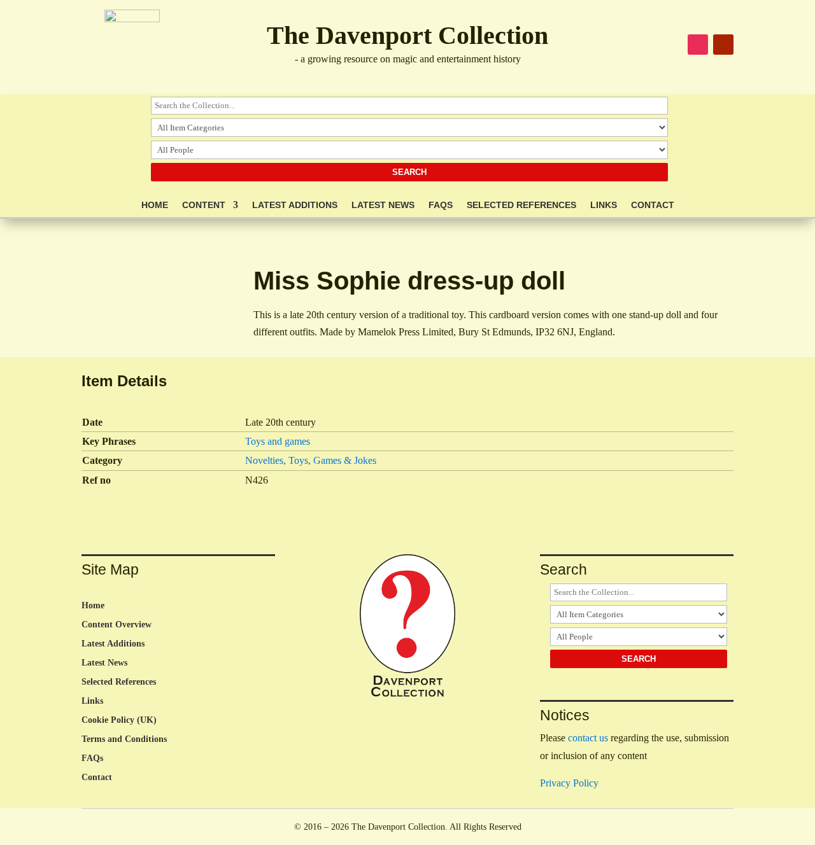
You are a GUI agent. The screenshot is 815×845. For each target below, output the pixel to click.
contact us (588, 737)
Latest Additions (294, 205)
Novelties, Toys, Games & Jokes (310, 460)
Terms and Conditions (124, 739)
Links (603, 205)
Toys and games (277, 441)
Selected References (521, 205)
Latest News (383, 205)
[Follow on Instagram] (698, 44)
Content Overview (117, 624)
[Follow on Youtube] (723, 44)
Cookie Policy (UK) (119, 720)
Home (154, 205)
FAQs (441, 205)
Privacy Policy (569, 783)
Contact (652, 205)
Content (203, 205)
